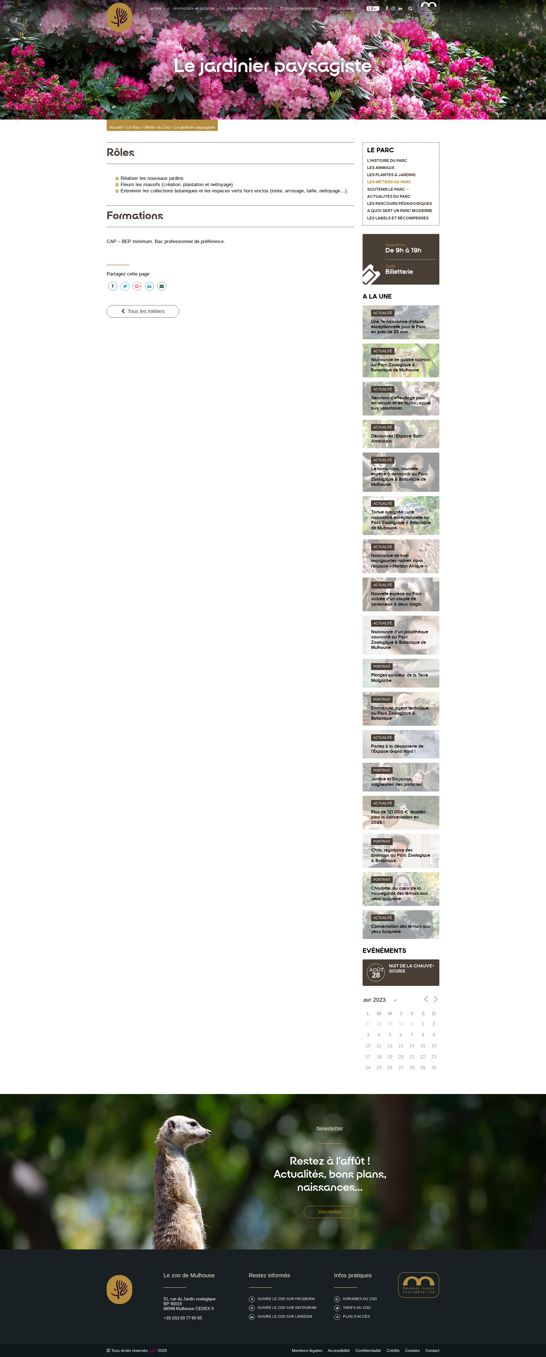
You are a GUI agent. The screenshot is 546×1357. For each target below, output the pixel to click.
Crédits (393, 1350)
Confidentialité (368, 1350)
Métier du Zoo (157, 127)
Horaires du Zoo (360, 1299)
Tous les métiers (146, 311)
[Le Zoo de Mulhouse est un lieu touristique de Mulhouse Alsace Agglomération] (418, 1296)
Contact (432, 1350)
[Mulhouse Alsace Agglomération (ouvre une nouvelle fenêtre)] (428, 11)
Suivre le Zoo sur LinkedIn (285, 1317)
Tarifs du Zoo (357, 1308)
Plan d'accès (356, 1317)
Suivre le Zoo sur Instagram (287, 1308)
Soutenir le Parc (386, 190)
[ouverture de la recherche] (409, 8)
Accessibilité (339, 1350)
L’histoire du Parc (387, 161)
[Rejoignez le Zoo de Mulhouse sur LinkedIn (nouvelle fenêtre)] (400, 8)
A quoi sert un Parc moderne (399, 211)
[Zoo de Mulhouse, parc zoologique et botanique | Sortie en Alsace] (119, 1318)
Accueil (115, 127)
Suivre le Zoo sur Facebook (286, 1299)
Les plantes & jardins (391, 175)
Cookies (412, 1350)
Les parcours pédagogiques (399, 204)
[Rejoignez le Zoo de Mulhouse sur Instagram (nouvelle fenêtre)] (393, 8)
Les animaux (380, 168)
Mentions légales (307, 1350)
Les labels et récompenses (398, 218)
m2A (153, 1350)
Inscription (330, 1212)
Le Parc (133, 127)
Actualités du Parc (389, 197)
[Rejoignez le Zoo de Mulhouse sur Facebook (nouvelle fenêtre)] (387, 8)
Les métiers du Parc (389, 182)
